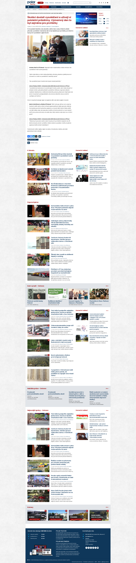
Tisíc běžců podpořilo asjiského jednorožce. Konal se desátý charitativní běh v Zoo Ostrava (62, 312)
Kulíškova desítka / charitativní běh (55, 302)
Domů (28, 9)
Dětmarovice (58, 228)
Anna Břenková (66, 211)
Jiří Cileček (64, 275)
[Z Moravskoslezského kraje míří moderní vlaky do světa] (38, 331)
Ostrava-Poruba (63, 466)
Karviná (59, 191)
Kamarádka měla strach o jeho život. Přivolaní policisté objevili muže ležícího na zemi (62, 208)
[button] (68, 3)
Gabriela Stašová (65, 191)
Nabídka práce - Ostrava (36, 388)
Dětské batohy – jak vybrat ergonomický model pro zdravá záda (99, 425)
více (107, 286)
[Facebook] (99, 3)
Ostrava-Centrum (42, 9)
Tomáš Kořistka (69, 344)
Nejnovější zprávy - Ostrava (37, 410)
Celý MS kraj (58, 275)
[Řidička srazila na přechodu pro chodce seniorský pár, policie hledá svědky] (38, 466)
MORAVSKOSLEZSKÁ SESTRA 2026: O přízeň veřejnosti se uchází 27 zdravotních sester (98, 167)
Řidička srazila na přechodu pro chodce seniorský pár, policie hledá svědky (61, 462)
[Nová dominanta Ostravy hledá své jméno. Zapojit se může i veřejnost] (82, 338)
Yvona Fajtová (55, 26)
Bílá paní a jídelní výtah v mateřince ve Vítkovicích (97, 40)
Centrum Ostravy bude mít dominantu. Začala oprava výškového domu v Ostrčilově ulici (61, 240)
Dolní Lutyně (62, 159)
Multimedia (58, 2)
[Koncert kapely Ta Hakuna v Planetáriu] (78, 294)
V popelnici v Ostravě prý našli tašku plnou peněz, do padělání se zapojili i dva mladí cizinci (62, 372)
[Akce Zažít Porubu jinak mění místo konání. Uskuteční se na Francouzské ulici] (38, 496)
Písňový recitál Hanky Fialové (35, 302)
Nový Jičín (58, 258)
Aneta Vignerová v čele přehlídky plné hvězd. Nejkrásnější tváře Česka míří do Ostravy (98, 178)
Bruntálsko (99, 7)
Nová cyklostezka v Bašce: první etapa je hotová (60, 356)
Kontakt (64, 2)
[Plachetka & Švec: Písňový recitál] (99, 294)
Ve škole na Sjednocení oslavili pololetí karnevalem (62, 170)
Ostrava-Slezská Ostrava (61, 316)
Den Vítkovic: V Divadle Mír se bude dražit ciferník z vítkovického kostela (98, 435)
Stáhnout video (68, 62)
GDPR (96, 561)
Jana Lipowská (70, 481)
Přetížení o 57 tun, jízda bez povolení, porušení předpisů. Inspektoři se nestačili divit (61, 271)
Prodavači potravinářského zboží (35, 393)
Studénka (61, 173)
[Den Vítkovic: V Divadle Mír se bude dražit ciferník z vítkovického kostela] (82, 436)
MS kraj (35, 7)
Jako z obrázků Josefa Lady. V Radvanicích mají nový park (62, 341)
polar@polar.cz (89, 536)
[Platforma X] (103, 3)
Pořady (46, 2)
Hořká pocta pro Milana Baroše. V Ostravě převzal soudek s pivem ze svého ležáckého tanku (99, 156)
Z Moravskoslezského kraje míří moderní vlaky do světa (62, 326)
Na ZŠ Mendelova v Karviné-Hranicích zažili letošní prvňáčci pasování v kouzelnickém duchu (62, 186)
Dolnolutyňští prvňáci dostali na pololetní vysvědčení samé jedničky (62, 156)
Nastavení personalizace (77, 561)
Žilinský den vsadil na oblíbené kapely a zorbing (62, 255)
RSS (100, 561)
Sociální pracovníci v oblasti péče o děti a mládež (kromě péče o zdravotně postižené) (77, 395)
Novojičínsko (88, 7)
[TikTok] (105, 3)
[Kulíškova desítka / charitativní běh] (57, 294)
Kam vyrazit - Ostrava (35, 286)
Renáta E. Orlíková (68, 329)
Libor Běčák (67, 159)
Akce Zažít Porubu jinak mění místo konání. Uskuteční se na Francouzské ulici (62, 492)
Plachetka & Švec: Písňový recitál (99, 302)
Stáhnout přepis (58, 62)
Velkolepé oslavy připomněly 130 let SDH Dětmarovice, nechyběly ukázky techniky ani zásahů (62, 223)
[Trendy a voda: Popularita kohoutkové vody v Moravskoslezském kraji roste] (82, 416)
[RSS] (95, 548)
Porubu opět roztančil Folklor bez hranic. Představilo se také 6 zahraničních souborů (62, 477)
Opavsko (78, 7)
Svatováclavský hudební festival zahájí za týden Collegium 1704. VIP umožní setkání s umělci (97, 316)
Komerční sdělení (82, 28)
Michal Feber (65, 359)
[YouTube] (108, 3)
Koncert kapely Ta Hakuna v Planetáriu (76, 302)
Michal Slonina (65, 228)
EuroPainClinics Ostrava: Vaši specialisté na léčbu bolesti (98, 32)
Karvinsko (53, 7)
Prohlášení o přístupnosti (88, 561)
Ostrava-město (59, 211)
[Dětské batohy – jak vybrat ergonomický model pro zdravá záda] (82, 426)
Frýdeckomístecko (66, 7)
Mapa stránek (106, 561)
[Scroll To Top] (133, 561)
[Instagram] (101, 3)
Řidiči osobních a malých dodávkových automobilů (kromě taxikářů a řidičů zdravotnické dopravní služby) (99, 395)
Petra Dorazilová (67, 173)
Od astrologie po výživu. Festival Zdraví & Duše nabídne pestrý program (99, 327)
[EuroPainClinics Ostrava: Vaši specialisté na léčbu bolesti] (82, 33)
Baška (61, 359)
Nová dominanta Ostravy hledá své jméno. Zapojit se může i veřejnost (99, 337)
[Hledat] (90, 3)
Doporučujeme (32, 202)
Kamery (30, 507)
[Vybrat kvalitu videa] (73, 63)
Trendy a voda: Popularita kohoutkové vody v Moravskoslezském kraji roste (98, 415)
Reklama (51, 2)
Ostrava (44, 7)
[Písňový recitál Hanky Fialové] (36, 294)
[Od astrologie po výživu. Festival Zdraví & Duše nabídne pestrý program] (82, 328)
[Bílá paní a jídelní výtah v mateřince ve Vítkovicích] (82, 42)
